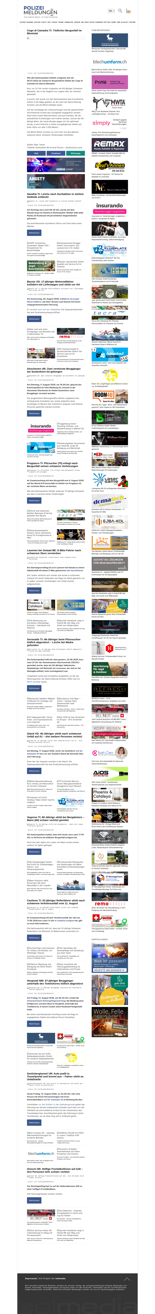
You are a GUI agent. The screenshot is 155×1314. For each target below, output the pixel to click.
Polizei (91, 22)
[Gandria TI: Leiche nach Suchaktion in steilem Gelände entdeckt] (56, 201)
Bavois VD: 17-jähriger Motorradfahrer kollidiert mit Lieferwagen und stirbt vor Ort (53, 283)
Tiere (118, 22)
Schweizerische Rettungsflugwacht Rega (46, 1001)
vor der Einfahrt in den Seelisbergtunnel (56, 1104)
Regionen (30, 22)
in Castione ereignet (64, 920)
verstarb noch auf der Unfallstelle (45, 309)
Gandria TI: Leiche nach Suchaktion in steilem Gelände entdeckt (55, 195)
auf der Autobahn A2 (53, 1099)
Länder (54, 22)
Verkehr (77, 22)
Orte (49, 22)
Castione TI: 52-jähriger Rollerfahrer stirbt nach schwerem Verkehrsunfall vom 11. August (56, 902)
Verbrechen (68, 22)
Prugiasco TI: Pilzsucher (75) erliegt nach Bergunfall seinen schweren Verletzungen (52, 464)
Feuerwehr (99, 22)
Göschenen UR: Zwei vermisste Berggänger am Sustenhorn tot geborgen (54, 370)
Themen (60, 22)
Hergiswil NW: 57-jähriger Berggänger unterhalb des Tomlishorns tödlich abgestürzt (55, 982)
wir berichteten (74, 570)
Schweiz (23, 22)
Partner (132, 22)
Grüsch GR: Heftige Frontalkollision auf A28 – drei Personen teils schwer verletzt (55, 1170)
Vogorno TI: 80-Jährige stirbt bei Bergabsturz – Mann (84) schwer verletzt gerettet (55, 818)
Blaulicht (124, 22)
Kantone (37, 22)
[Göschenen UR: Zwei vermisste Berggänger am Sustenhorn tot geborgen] (56, 376)
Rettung (107, 22)
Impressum (31, 1278)
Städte (43, 22)
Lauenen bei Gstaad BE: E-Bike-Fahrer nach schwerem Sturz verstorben (54, 552)
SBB (82, 22)
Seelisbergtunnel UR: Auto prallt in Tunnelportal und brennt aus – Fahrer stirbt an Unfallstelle (55, 1076)
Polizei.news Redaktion (45, 73)
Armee (113, 22)
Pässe (86, 22)
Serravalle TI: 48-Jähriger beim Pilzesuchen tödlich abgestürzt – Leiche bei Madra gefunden (53, 642)
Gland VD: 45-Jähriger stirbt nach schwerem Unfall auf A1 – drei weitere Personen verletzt (54, 735)
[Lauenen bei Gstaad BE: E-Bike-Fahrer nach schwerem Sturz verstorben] (56, 558)
